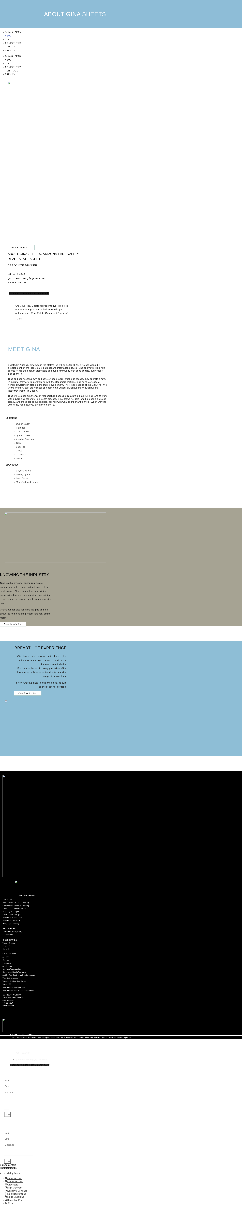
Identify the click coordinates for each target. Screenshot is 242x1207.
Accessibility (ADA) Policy (12, 932)
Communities (13, 43)
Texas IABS (7, 984)
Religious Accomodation (12, 969)
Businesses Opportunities (14, 909)
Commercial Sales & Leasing (16, 906)
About (9, 36)
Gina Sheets (13, 32)
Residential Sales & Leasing (16, 903)
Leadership (7, 963)
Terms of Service (9, 943)
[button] (8, 1168)
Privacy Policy (8, 946)
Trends (10, 50)
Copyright (6, 949)
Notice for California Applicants (14, 972)
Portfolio (11, 47)
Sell (8, 39)
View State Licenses (10, 978)
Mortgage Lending (11, 924)
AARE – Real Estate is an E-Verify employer (19, 975)
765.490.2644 (16, 274)
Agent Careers (8, 966)
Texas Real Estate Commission (14, 981)
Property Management (12, 912)
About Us (6, 957)
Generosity (7, 960)
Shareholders (8, 935)
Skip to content (8, 1165)
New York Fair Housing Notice (14, 987)
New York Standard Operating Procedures (18, 990)
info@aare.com (8, 1006)
